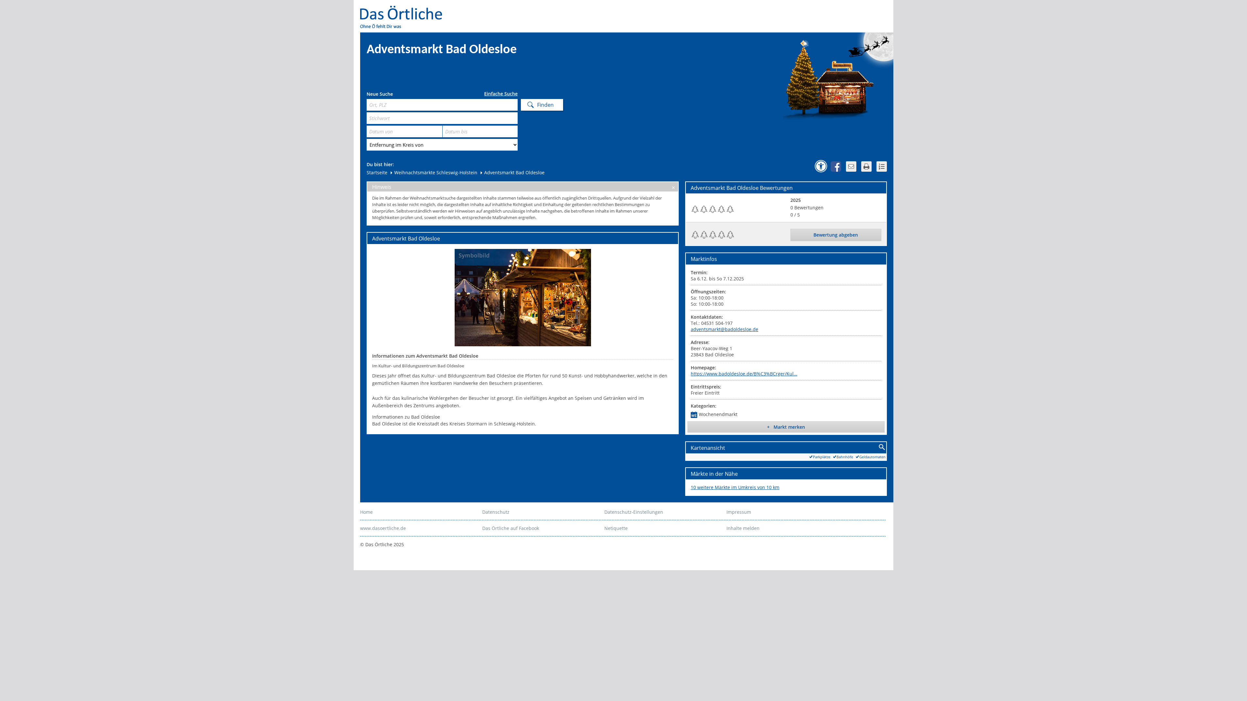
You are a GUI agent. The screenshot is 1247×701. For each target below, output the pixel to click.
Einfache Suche (501, 94)
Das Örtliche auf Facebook (510, 528)
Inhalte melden (743, 528)
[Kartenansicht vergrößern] (882, 447)
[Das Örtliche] (404, 10)
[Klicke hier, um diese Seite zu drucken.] (866, 166)
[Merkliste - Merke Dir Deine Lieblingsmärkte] (881, 166)
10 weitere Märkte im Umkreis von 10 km (735, 487)
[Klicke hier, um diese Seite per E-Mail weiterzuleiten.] (851, 166)
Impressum (738, 512)
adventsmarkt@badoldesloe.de (724, 329)
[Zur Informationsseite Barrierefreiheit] (821, 166)
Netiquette (616, 528)
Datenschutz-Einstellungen (633, 512)
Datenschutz (496, 512)
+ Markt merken (786, 427)
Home (366, 512)
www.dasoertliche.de (383, 528)
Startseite (377, 172)
